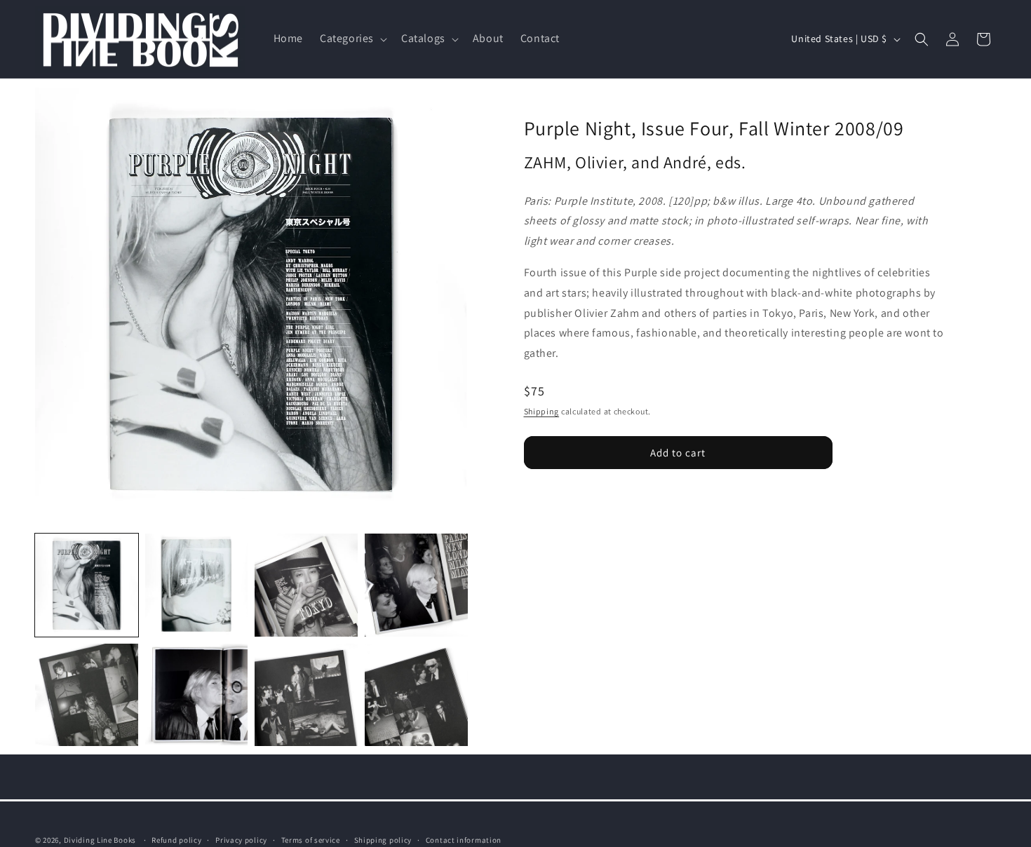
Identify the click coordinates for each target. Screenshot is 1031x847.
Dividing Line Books (100, 840)
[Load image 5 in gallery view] (86, 695)
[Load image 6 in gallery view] (196, 695)
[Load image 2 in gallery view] (196, 585)
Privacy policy (241, 839)
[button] (352, 39)
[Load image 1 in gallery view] (86, 585)
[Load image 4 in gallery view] (416, 585)
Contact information (463, 839)
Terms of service (310, 839)
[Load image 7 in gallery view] (306, 695)
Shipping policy (383, 839)
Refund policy (176, 839)
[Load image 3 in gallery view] (306, 585)
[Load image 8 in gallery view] (416, 695)
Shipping (542, 410)
